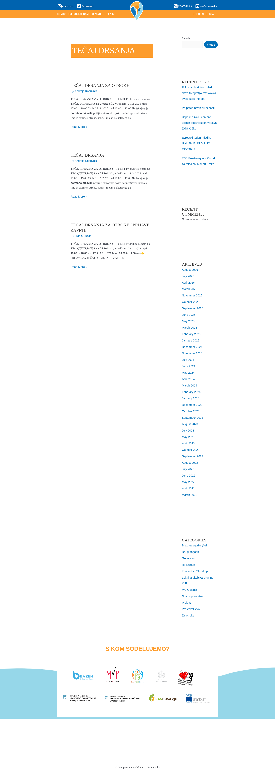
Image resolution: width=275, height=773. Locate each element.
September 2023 (192, 417)
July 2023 (188, 430)
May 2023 (188, 437)
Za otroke (188, 615)
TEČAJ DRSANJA (87, 155)
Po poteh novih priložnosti (198, 107)
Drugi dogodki (190, 551)
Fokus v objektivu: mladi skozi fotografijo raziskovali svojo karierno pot (199, 93)
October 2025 (190, 301)
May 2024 (188, 372)
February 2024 (191, 392)
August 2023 (190, 424)
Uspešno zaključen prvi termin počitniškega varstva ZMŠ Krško (199, 122)
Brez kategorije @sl (194, 545)
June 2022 (188, 475)
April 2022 (188, 488)
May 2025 (188, 321)
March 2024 (189, 385)
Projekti (186, 602)
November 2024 (192, 353)
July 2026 (188, 276)
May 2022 (188, 482)
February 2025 (191, 334)
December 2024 (192, 346)
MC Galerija (189, 589)
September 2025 (192, 308)
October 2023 (190, 411)
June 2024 (188, 366)
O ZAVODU (98, 14)
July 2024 (188, 359)
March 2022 (189, 494)
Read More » (79, 126)
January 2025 (190, 340)
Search (186, 38)
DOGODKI (198, 14)
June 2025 (188, 314)
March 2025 (189, 327)
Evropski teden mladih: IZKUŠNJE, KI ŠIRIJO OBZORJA (196, 143)
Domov (61, 14)
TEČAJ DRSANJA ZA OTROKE (100, 85)
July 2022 (188, 469)
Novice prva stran (193, 596)
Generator (188, 558)
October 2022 (190, 449)
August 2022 (190, 462)
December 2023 (192, 404)
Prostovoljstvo (191, 609)
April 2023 (188, 443)
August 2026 (190, 269)
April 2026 (188, 282)
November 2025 (192, 295)
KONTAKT (211, 14)
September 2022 (192, 456)
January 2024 (190, 398)
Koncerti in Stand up (195, 571)
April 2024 (188, 379)
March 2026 (189, 289)
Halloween (188, 564)
